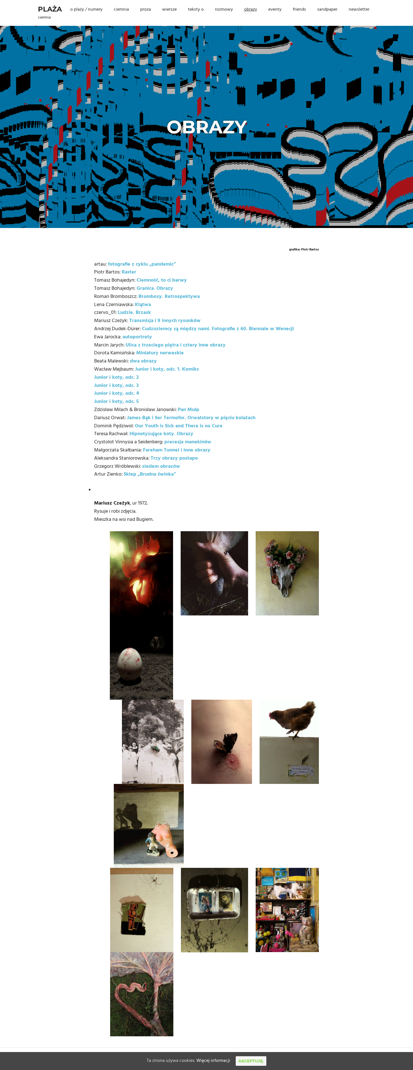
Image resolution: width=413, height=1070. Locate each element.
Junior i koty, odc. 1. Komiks (167, 369)
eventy (275, 9)
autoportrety (137, 337)
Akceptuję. (251, 1061)
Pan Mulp (188, 410)
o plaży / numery (86, 9)
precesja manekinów (187, 442)
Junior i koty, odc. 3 (116, 386)
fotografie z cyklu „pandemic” (142, 264)
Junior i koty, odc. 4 (116, 393)
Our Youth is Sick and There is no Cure (179, 426)
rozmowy (224, 9)
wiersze (169, 9)
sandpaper (327, 9)
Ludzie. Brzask (134, 313)
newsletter (359, 9)
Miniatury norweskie (160, 353)
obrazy (250, 9)
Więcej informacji (213, 1060)
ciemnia (121, 9)
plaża (50, 9)
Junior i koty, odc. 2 (116, 377)
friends (299, 9)
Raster (129, 272)
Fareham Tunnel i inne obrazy (176, 450)
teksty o (196, 9)
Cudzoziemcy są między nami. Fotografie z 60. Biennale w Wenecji (218, 329)
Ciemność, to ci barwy (162, 280)
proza (145, 9)
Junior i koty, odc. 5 (116, 402)
